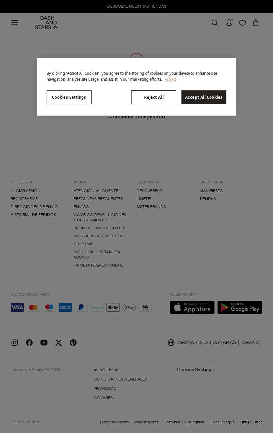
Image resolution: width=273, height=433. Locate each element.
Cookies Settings (69, 97)
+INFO (170, 79)
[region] (136, 86)
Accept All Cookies (204, 97)
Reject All (154, 97)
